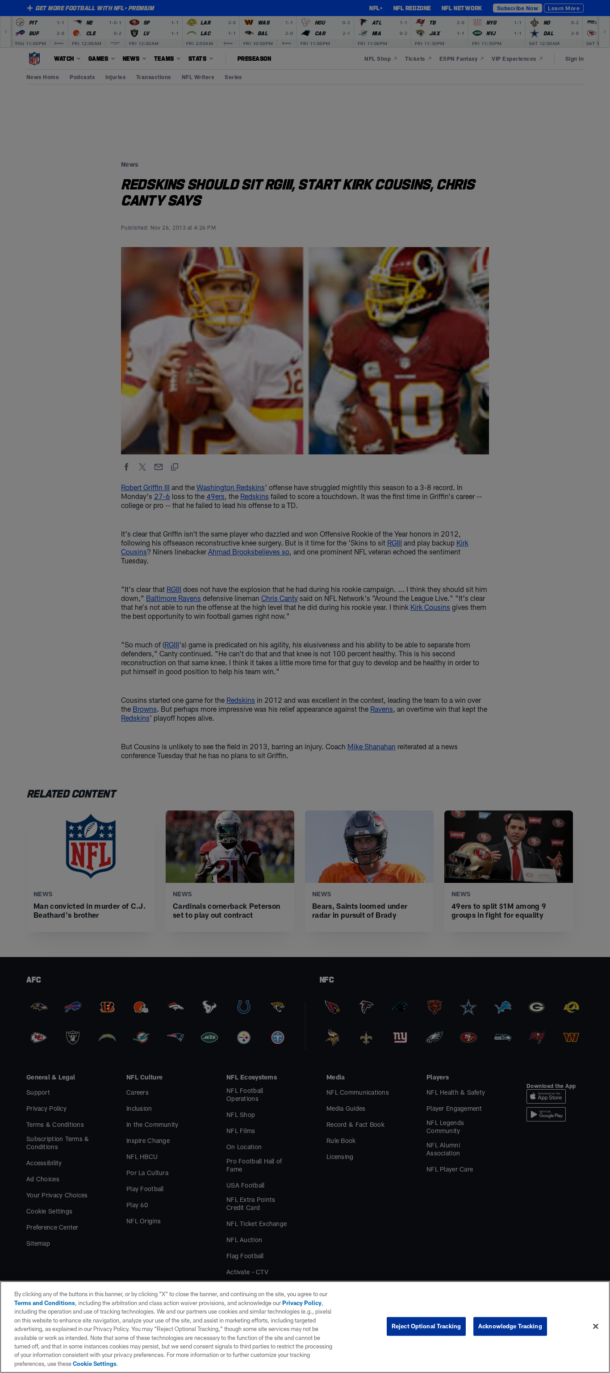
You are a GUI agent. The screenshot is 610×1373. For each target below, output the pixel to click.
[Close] (596, 1326)
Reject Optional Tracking (426, 1326)
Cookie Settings (95, 1363)
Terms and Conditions (44, 1302)
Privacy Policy (302, 1302)
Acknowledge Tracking (510, 1326)
